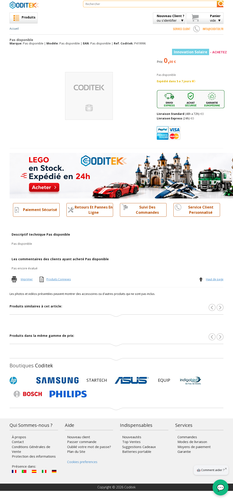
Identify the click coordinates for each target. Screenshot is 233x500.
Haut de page (214, 279)
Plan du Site (76, 451)
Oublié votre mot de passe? (89, 446)
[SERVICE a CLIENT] (196, 28)
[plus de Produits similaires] (220, 307)
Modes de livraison (192, 441)
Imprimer (27, 279)
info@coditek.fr (213, 29)
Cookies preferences (82, 462)
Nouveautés (131, 437)
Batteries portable (136, 451)
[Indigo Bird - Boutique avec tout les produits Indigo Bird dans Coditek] (190, 380)
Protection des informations (34, 456)
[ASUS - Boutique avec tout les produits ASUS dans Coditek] (132, 380)
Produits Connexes (58, 279)
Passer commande (81, 441)
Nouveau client (78, 437)
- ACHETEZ (200, 52)
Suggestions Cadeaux (139, 446)
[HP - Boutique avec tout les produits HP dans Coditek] (21, 380)
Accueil (14, 29)
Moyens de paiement (194, 446)
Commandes (187, 437)
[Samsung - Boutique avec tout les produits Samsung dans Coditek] (57, 380)
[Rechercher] (220, 4)
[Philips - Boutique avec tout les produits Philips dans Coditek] (68, 394)
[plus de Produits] (220, 336)
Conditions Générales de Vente (31, 449)
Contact (18, 441)
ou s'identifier (170, 18)
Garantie (184, 451)
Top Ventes (131, 441)
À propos (19, 437)
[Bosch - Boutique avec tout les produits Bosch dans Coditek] (27, 394)
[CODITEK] (43, 5)
